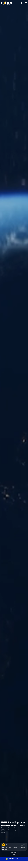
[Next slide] (24, 845)
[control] (6, 837)
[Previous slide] (22, 845)
